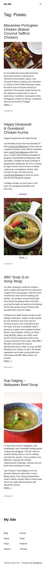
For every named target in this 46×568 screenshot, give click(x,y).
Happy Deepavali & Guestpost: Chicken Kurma (17, 128)
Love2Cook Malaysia (17, 146)
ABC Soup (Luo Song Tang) (16, 279)
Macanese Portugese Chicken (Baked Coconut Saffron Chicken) (21, 31)
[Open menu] (40, 4)
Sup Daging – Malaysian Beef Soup (21, 383)
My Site (8, 4)
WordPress (37, 563)
